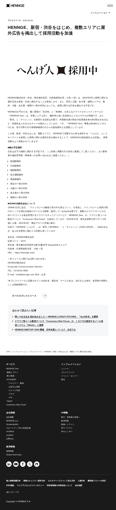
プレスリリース (14, 20)
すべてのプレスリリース (24, 296)
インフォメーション (100, 13)
